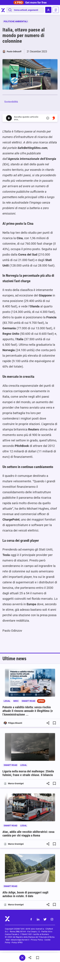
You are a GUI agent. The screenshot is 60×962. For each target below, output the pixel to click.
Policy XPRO (17, 942)
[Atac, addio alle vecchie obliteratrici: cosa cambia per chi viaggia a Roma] (30, 807)
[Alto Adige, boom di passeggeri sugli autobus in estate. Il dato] (30, 868)
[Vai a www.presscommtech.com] (53, 118)
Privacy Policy (37, 940)
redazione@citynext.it (20, 940)
